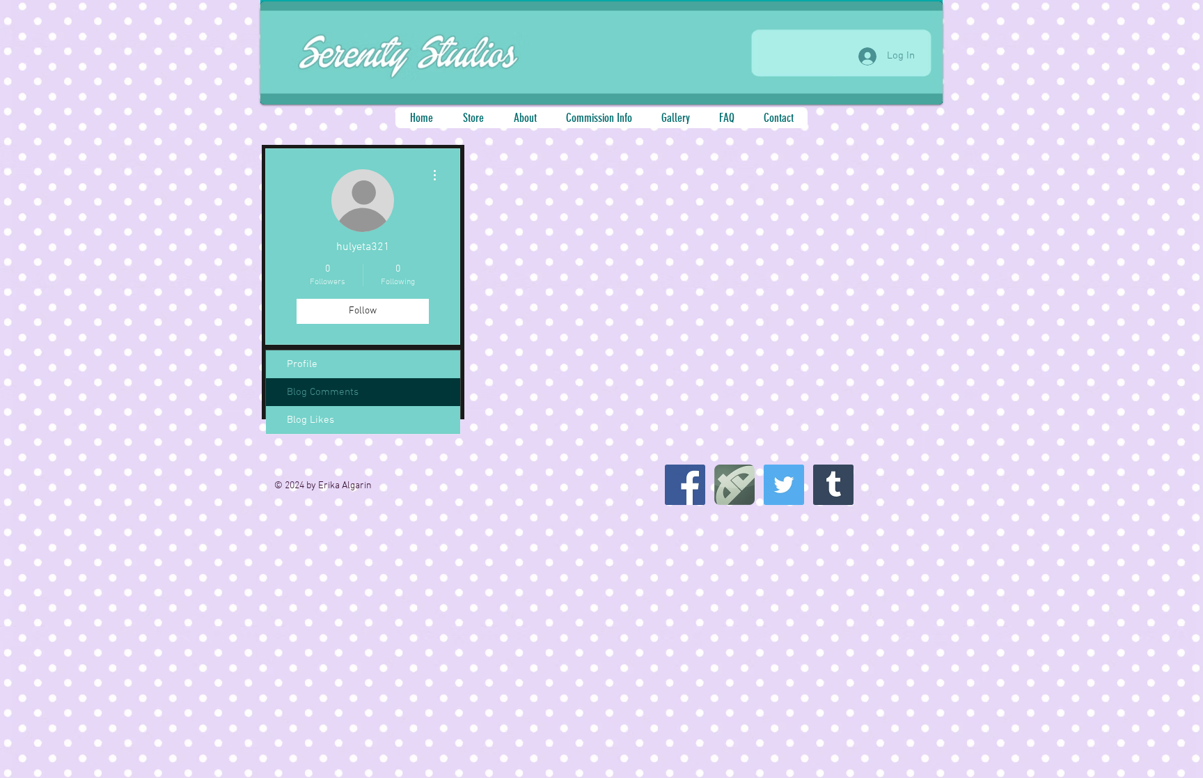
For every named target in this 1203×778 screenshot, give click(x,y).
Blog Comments (323, 392)
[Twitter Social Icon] (784, 485)
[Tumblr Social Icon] (833, 485)
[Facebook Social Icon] (685, 485)
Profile (302, 364)
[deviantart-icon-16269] (734, 485)
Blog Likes (310, 420)
